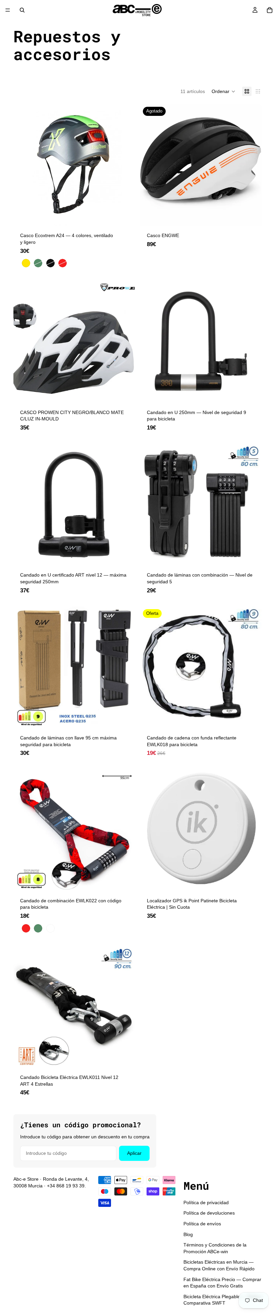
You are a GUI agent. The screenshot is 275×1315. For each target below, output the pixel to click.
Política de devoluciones (209, 1213)
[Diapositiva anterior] (150, 341)
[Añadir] (124, 392)
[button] (223, 91)
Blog (188, 1234)
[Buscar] (22, 10)
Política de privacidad (206, 1202)
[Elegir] (124, 216)
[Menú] (7, 10)
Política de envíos (202, 1223)
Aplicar (134, 1153)
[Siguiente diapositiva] (251, 341)
